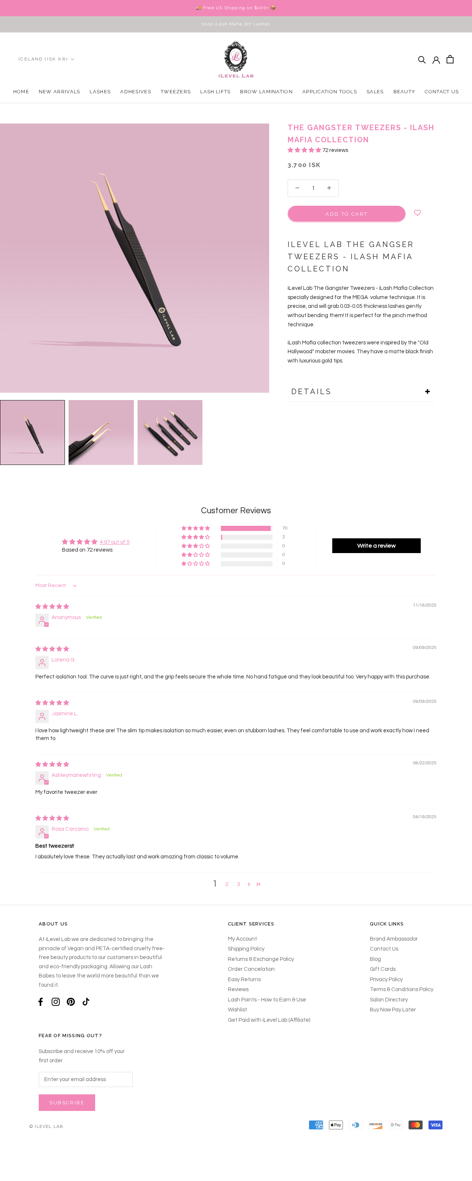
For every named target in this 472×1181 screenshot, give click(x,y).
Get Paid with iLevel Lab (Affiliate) (269, 1020)
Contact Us (442, 91)
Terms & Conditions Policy (401, 989)
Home (21, 91)
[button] (305, 150)
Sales (375, 91)
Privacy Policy (386, 979)
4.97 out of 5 (114, 542)
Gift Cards (383, 969)
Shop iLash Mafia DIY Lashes (235, 24)
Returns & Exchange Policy (261, 959)
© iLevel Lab (46, 1126)
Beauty (404, 91)
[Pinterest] (71, 1001)
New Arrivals (59, 91)
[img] (52, 606)
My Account (242, 939)
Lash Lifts (215, 91)
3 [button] (238, 884)
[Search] (422, 59)
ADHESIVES (135, 91)
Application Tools (329, 91)
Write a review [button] (376, 546)
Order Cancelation (251, 969)
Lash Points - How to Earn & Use (267, 1000)
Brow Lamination (266, 91)
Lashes (100, 91)
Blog (375, 959)
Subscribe (66, 1102)
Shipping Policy (246, 949)
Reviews (238, 989)
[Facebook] (41, 1001)
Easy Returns (244, 979)
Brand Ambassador (394, 939)
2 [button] (226, 884)
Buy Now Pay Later (393, 1009)
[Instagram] (56, 1001)
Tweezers (176, 91)
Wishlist (237, 1009)
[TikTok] (86, 1001)
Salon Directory (389, 1000)
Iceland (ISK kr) (43, 59)
